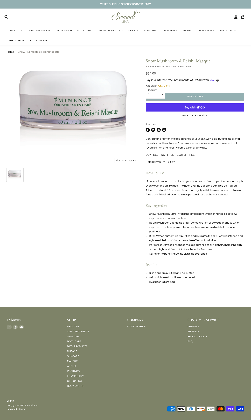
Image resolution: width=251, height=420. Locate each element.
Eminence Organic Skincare (171, 66)
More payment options (195, 115)
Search (10, 401)
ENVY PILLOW (228, 30)
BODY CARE (84, 30)
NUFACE (133, 30)
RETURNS (193, 326)
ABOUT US (15, 30)
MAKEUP (170, 30)
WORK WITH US (136, 326)
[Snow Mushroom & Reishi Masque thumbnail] (14, 175)
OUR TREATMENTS (39, 30)
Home (10, 51)
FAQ (189, 341)
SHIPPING (193, 331)
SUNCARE (150, 30)
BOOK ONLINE (38, 40)
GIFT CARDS (16, 40)
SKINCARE (63, 30)
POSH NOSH (207, 30)
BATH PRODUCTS (110, 30)
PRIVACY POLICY (197, 336)
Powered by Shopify (16, 409)
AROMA (187, 30)
